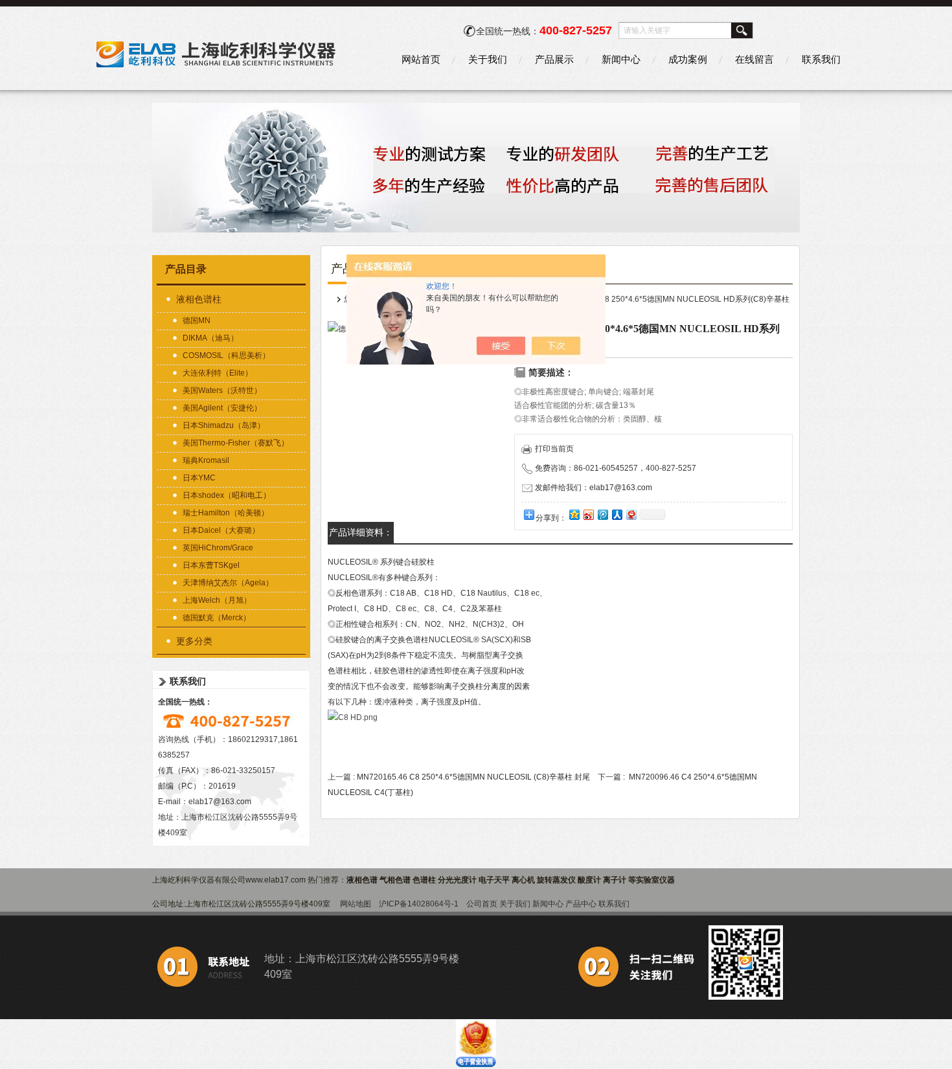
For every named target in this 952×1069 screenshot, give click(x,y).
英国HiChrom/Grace (218, 547)
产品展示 (554, 59)
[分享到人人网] (616, 514)
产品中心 (580, 903)
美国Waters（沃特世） (222, 390)
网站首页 (421, 59)
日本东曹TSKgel (211, 565)
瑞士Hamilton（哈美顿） (226, 512)
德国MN (196, 320)
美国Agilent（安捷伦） (222, 407)
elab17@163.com (219, 801)
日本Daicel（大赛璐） (221, 530)
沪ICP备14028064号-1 (419, 903)
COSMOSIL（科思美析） (226, 355)
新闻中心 (621, 59)
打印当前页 (554, 448)
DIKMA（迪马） (210, 338)
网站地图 (355, 903)
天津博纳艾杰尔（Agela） (228, 582)
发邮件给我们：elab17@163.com (593, 487)
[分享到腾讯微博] (602, 514)
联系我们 (821, 59)
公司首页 (481, 903)
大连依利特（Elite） (218, 372)
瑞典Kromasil (206, 460)
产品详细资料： (360, 532)
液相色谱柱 (198, 299)
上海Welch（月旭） (217, 600)
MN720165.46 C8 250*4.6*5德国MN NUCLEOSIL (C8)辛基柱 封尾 (473, 777)
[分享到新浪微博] (588, 514)
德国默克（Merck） (217, 617)
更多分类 (194, 641)
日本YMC (199, 477)
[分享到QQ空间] (574, 514)
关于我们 (487, 59)
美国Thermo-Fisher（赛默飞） (236, 442)
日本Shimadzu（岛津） (224, 425)
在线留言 (754, 59)
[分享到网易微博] (631, 514)
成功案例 (687, 59)
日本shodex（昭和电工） (227, 495)
